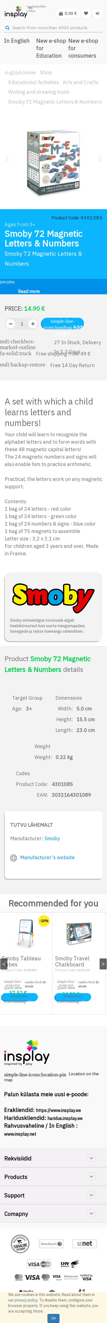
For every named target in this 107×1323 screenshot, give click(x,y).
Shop (46, 72)
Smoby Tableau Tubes (21, 961)
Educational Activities (33, 82)
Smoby (52, 838)
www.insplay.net (20, 1134)
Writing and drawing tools (38, 91)
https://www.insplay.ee (58, 1110)
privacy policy (26, 1300)
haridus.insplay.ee (65, 1118)
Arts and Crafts (80, 82)
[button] (8, 179)
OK (53, 1318)
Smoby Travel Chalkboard (72, 961)
